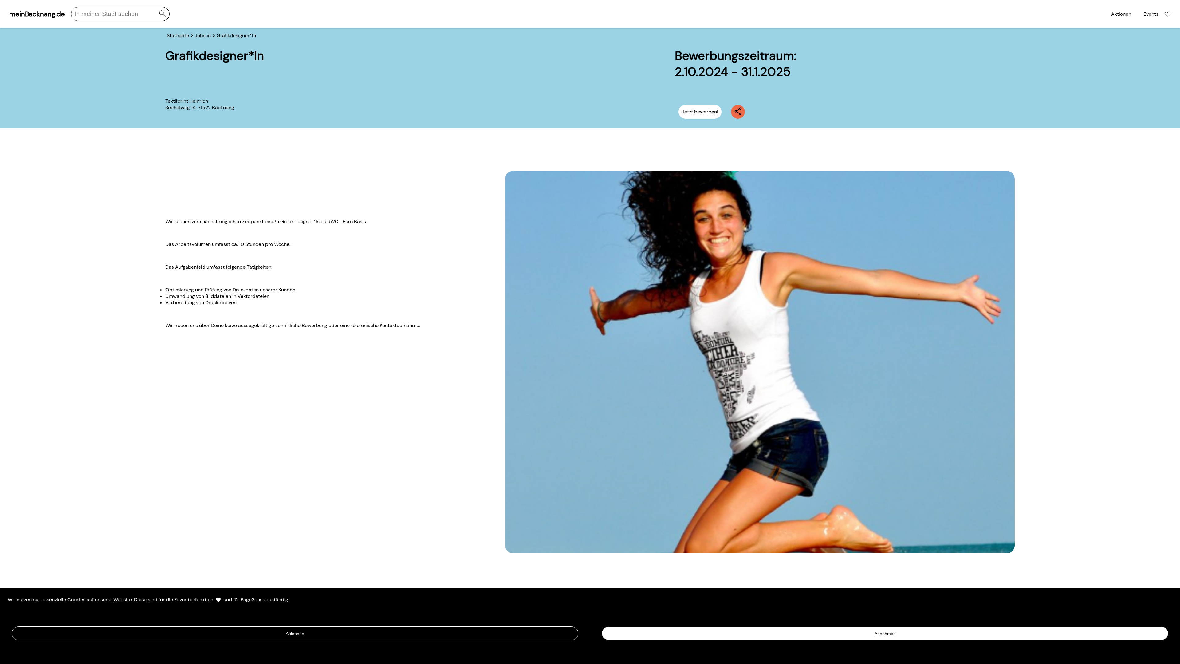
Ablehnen (295, 633)
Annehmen (885, 633)
